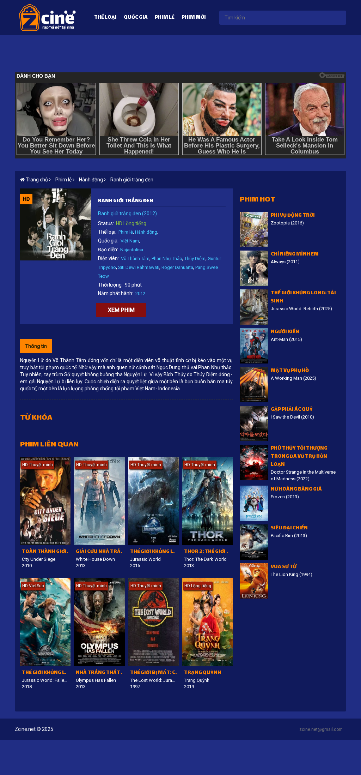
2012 (140, 293)
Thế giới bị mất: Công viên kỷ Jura (154, 673)
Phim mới (194, 18)
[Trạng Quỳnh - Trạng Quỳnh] (207, 622)
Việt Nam (130, 241)
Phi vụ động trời (293, 216)
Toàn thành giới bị (46, 552)
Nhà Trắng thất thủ (100, 673)
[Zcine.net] (47, 17)
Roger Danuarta (177, 267)
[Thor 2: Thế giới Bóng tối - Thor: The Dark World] (207, 501)
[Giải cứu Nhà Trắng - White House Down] (99, 501)
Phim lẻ (165, 18)
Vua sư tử (283, 567)
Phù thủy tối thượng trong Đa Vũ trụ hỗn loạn (299, 457)
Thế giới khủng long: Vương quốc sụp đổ (46, 673)
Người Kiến (285, 332)
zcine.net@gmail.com (321, 729)
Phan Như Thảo (167, 258)
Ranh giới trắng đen (131, 179)
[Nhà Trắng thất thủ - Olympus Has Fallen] (99, 622)
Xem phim (121, 310)
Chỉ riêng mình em (295, 255)
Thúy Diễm (195, 258)
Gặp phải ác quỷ (292, 410)
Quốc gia (136, 18)
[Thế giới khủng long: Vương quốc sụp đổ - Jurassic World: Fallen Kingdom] (45, 622)
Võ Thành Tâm (135, 258)
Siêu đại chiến (289, 528)
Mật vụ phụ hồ (290, 371)
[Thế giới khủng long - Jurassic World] (153, 501)
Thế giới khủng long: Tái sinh (303, 297)
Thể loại (105, 18)
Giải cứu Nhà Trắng (100, 552)
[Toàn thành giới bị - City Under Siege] (45, 501)
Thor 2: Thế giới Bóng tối (208, 552)
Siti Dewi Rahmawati (138, 267)
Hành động (146, 232)
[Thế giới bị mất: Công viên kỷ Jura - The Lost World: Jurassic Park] (153, 622)
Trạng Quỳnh (202, 673)
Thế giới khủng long (154, 552)
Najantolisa (131, 249)
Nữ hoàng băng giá (296, 490)
